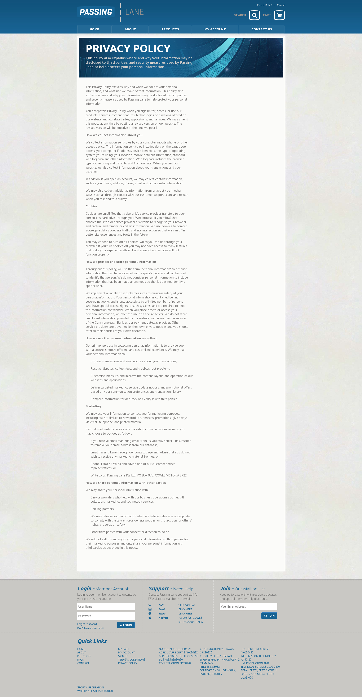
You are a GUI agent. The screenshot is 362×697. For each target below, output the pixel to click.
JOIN (271, 615)
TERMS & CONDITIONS (131, 659)
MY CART (123, 649)
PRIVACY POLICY (127, 663)
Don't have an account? (90, 628)
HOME (94, 29)
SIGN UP (123, 656)
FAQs (80, 659)
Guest (281, 5)
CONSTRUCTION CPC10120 (175, 663)
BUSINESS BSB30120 (171, 659)
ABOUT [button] (130, 29)
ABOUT (81, 652)
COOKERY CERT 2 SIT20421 (216, 656)
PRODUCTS (84, 656)
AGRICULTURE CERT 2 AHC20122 (178, 652)
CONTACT (83, 663)
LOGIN (127, 625)
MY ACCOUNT (215, 29)
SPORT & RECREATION (90, 687)
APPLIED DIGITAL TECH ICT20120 (178, 656)
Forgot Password (87, 624)
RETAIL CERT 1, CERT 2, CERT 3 (259, 670)
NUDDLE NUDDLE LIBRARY (175, 649)
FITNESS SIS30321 (210, 666)
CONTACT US (261, 29)
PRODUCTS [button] (170, 29)
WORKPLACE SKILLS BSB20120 (95, 691)
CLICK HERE (185, 609)
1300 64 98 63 (186, 605)
